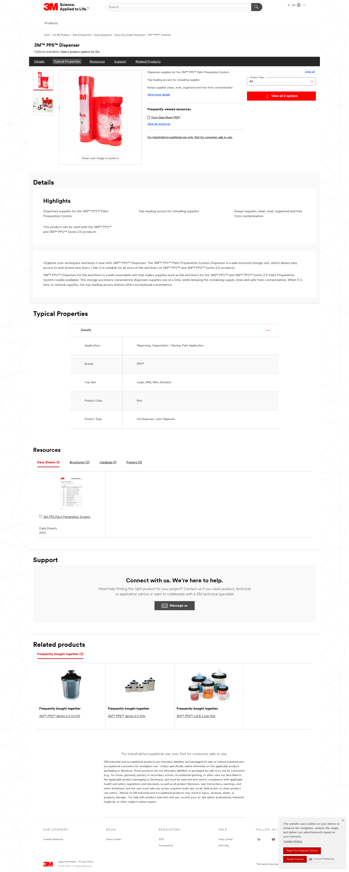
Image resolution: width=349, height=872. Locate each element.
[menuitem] (39, 61)
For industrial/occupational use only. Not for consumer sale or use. (190, 137)
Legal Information (67, 862)
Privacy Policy (86, 862)
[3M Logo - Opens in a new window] (66, 7)
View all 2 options (284, 96)
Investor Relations (53, 839)
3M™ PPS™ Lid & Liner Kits (196, 716)
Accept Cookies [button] (295, 859)
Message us (179, 605)
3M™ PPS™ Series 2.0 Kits (126, 716)
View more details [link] (158, 94)
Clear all (310, 71)
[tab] (48, 462)
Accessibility (166, 845)
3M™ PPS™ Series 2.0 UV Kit (59, 716)
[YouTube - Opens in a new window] (273, 839)
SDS (161, 839)
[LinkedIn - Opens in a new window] (259, 839)
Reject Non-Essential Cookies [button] (302, 851)
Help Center (226, 839)
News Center (113, 839)
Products (51, 23)
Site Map (224, 845)
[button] (321, 859)
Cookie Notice (293, 841)
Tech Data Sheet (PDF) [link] (165, 117)
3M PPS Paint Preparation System (66, 517)
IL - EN (292, 5)
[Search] (256, 7)
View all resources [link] (158, 124)
